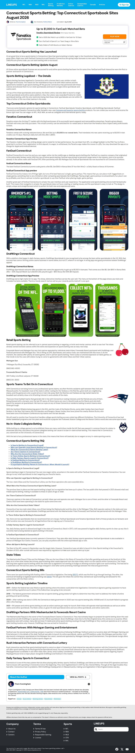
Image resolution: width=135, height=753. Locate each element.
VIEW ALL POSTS (77, 677)
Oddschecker (34, 691)
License (38, 738)
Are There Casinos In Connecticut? (25, 452)
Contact (11, 732)
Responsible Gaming (43, 735)
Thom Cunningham (23, 684)
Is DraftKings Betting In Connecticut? (26, 462)
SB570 (75, 574)
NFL (66, 729)
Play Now (114, 36)
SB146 (49, 577)
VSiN (41, 691)
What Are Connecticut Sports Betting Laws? (29, 449)
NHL (67, 741)
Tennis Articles (48, 699)
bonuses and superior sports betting (70, 110)
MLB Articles (57, 699)
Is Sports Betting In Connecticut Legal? (27, 445)
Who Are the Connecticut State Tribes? (27, 454)
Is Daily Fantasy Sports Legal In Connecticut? (30, 458)
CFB (67, 738)
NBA (67, 732)
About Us (11, 729)
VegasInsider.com (23, 691)
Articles (19, 699)
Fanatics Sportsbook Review (48, 33)
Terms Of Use (40, 729)
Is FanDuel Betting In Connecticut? (25, 460)
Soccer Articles (27, 699)
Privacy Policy (40, 732)
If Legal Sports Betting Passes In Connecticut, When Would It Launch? (40, 464)
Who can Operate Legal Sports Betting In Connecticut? (34, 447)
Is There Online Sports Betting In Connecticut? (30, 456)
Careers (11, 735)
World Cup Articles (38, 699)
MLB (67, 735)
